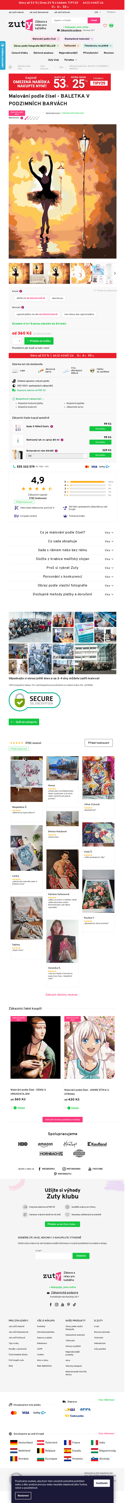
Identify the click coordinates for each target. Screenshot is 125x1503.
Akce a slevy (41, 1360)
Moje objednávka (43, 1366)
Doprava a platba (43, 1337)
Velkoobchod (98, 1343)
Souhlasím (101, 1483)
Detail (20, 1108)
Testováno (97, 1337)
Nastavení (22, 1495)
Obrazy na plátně (72, 1346)
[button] (97, 743)
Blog (9, 1366)
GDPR (38, 1349)
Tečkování (68, 1340)
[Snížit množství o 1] (21, 342)
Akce (66, 1360)
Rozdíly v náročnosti (16, 1349)
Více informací (105, 1399)
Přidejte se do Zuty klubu (60, 1224)
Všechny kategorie (72, 1366)
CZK (95, 12)
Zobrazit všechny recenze (60, 994)
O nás (95, 1326)
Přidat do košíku (37, 341)
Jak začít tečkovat (61, 12)
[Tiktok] (73, 1304)
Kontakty (40, 1326)
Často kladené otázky (16, 1354)
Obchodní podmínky (44, 1332)
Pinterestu (63, 1174)
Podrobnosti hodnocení (71, 113)
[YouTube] (61, 1304)
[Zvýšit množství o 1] (21, 339)
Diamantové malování (74, 1335)
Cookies (39, 1354)
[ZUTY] (61, 1276)
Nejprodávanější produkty (71, 1353)
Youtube (96, 1169)
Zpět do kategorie (25, 722)
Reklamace (41, 1343)
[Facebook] (49, 1304)
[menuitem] (44, 39)
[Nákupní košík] (111, 25)
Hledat (93, 20)
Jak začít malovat (14, 12)
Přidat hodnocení (23, 502)
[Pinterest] (67, 1304)
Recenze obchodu (101, 1332)
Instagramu (72, 1169)
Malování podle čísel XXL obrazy (75, 1373)
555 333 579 (24, 466)
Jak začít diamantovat (37, 12)
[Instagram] (55, 1304)
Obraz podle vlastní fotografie (72, 1328)
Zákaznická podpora (70, 30)
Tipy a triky (12, 1343)
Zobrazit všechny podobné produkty (61, 1119)
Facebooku (47, 1169)
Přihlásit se (79, 1256)
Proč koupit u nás (15, 1360)
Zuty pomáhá (99, 1349)
